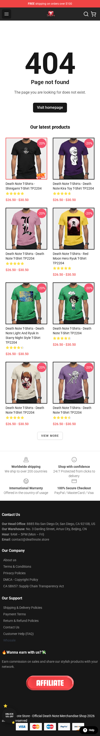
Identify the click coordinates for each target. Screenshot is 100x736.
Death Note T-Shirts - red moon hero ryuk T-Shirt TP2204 (70, 258)
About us (9, 560)
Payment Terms (14, 614)
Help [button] (91, 730)
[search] (86, 14)
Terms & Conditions (17, 566)
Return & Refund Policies (21, 621)
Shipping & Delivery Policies (22, 607)
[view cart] (93, 14)
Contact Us (11, 627)
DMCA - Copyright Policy (20, 579)
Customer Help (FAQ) (18, 634)
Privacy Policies (14, 573)
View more (50, 435)
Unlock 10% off (9, 715)
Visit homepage (50, 107)
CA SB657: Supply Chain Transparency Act (33, 586)
